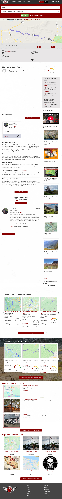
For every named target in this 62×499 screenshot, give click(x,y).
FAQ (46, 1)
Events (28, 485)
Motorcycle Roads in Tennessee (14, 19)
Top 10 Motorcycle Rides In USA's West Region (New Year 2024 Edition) (50, 253)
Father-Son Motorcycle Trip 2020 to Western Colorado (50, 270)
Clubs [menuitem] (23, 1)
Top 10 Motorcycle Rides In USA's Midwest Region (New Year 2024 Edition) (50, 216)
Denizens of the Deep (31, 471)
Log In (52, 1)
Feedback (41, 1)
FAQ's (28, 495)
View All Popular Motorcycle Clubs (31, 478)
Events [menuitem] (19, 1)
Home (2, 19)
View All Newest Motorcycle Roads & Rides (31, 333)
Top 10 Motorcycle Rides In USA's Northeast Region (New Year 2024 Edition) (51, 143)
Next (58, 313)
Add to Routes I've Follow (45, 93)
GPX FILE (57, 47)
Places (28, 489)
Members (46, 487)
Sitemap (45, 493)
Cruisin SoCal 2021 (11, 471)
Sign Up (57, 1)
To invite (45, 105)
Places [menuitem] (28, 1)
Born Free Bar (26, 414)
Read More (6, 136)
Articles (28, 493)
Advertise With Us (47, 491)
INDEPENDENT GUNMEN (31, 451)
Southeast (8, 51)
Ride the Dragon (47, 233)
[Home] (10, 487)
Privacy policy (47, 495)
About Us (46, 485)
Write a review (21, 203)
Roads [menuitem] (14, 1)
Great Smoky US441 (45, 359)
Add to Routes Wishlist (45, 87)
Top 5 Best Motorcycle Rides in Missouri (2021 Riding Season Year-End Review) (50, 179)
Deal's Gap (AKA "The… (10, 359)
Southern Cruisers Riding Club (12, 451)
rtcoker (12, 70)
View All (45, 278)
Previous (3, 313)
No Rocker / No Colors (50, 451)
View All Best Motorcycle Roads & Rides (31, 377)
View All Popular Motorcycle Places (31, 430)
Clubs (28, 487)
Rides (28, 491)
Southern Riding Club (50, 471)
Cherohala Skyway (27, 359)
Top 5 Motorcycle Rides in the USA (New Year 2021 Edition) (50, 161)
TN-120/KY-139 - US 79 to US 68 (12, 311)
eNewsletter (46, 489)
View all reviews (8, 234)
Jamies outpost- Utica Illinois (30, 385)
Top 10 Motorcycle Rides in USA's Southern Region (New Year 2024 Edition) (50, 198)
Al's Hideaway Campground (30, 399)
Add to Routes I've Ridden (45, 82)
